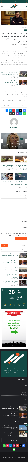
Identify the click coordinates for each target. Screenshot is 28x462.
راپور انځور (24, 392)
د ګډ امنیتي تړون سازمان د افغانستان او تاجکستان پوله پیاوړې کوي (11, 269)
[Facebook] (24, 110)
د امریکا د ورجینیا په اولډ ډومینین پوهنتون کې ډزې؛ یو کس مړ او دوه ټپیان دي (7, 166)
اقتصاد (25, 396)
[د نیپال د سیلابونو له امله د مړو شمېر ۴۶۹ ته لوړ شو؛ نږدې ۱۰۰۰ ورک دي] (23, 283)
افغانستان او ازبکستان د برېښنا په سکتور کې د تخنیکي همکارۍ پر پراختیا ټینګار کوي (10, 433)
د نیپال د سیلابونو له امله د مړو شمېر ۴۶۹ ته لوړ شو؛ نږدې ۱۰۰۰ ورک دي (10, 282)
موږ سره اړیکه (21, 457)
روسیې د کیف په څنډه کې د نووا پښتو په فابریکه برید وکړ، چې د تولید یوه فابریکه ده (9, 74)
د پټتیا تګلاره (14, 459)
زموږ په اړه (14, 457)
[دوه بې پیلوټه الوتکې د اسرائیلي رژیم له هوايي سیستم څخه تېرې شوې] (23, 427)
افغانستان (24, 382)
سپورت (25, 399)
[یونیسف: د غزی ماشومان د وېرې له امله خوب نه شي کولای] (7, 176)
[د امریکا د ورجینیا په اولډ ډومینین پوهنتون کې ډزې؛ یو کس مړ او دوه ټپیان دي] (7, 159)
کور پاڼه (23, 27)
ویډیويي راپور (23, 389)
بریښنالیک (24, 221)
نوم (25, 215)
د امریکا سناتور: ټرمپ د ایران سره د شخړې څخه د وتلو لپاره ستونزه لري (9, 82)
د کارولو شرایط (7, 457)
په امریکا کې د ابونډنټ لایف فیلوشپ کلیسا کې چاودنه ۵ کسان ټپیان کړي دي (21, 183)
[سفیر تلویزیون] (14, 6)
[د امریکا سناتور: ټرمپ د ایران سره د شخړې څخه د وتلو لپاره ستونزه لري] (23, 82)
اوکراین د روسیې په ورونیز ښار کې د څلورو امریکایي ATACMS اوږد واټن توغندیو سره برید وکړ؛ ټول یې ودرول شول (21, 166)
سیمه (26, 385)
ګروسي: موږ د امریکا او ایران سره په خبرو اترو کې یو (14, 144)
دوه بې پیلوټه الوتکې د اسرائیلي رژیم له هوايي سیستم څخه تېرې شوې (10, 426)
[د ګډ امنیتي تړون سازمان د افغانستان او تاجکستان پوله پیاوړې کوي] (23, 269)
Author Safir (22, 44)
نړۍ (20, 27)
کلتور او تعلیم (23, 394)
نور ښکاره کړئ (14, 440)
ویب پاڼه (25, 227)
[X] (20, 110)
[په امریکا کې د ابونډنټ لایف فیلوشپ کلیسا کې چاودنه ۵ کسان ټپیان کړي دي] (21, 176)
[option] (14, 141)
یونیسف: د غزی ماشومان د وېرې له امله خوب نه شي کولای (7, 183)
